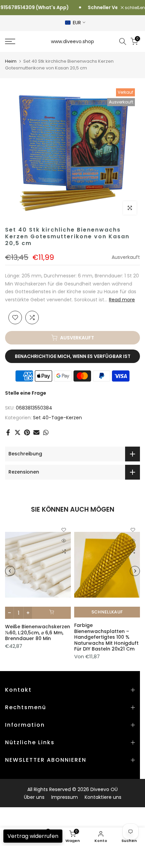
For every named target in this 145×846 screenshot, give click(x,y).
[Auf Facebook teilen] (8, 432)
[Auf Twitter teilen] (17, 432)
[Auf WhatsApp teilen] (46, 432)
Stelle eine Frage (25, 393)
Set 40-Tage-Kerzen (57, 417)
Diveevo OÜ (104, 789)
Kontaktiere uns (103, 797)
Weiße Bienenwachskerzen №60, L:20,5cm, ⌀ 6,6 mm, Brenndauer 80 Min (37, 633)
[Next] (135, 571)
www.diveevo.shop (72, 41)
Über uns (34, 797)
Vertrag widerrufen (32, 836)
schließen (134, 8)
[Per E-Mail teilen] (36, 432)
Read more (122, 300)
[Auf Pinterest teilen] (27, 432)
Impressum (64, 797)
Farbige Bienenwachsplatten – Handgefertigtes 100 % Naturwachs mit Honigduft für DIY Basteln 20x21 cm (106, 637)
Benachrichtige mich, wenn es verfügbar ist (72, 356)
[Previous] (10, 571)
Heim (11, 61)
